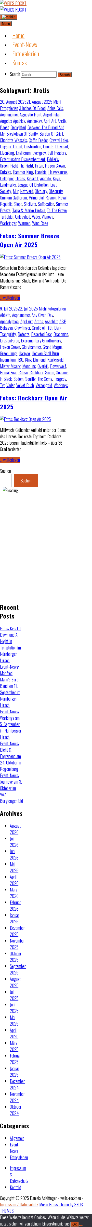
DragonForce (9, 340)
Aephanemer (9, 114)
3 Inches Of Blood (32, 108)
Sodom (18, 379)
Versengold (44, 385)
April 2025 (14, 1033)
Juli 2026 (14, 841)
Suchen (5, 470)
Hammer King (23, 172)
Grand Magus (53, 347)
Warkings (61, 385)
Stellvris (30, 204)
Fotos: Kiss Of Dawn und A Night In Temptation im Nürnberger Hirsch (10, 644)
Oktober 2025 (15, 956)
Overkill (43, 366)
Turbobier (6, 216)
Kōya (56, 178)
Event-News (15, 1147)
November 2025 (17, 943)
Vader (36, 216)
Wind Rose (40, 223)
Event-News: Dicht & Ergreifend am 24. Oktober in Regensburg (10, 756)
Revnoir (50, 197)
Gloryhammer (31, 347)
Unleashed (22, 216)
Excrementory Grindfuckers (41, 340)
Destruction (32, 146)
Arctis (62, 121)
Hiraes (20, 178)
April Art (50, 121)
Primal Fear (8, 372)
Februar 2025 (15, 1058)
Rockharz (36, 372)
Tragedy (60, 379)
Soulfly (30, 379)
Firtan (39, 165)
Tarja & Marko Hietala (28, 210)
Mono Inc (29, 366)
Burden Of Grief (51, 133)
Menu (6, 24)
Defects (23, 334)
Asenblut (51, 321)
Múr (15, 191)
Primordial (36, 197)
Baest (4, 127)
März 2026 (14, 892)
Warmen (24, 223)
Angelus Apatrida (12, 121)
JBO (20, 359)
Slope (18, 204)
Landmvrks (8, 185)
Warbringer (8, 223)
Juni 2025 (14, 1007)
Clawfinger (22, 327)
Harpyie (24, 353)
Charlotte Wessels (13, 140)
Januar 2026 (14, 918)
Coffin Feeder (38, 140)
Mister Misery (10, 366)
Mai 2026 (14, 867)
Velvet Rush (25, 385)
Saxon (49, 372)
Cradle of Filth (42, 327)
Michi (57, 102)
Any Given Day (42, 315)
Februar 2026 (15, 905)
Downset (61, 146)
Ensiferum (23, 153)
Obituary (41, 191)
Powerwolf (58, 366)
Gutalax (5, 172)
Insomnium (8, 359)
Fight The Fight (21, 165)
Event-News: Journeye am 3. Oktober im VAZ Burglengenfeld (11, 788)
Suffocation (46, 204)
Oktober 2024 (15, 1109)
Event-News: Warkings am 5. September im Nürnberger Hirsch (10, 724)
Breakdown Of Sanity (22, 133)
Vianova (47, 216)
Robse (23, 372)
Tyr (2, 385)
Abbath (5, 315)
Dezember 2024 (17, 1084)
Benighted (18, 127)
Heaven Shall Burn (45, 353)
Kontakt (15, 1187)
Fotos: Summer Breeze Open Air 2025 (29, 240)
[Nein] (81, 1225)
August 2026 (15, 828)
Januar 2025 (14, 1071)
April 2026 (14, 880)
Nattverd (26, 191)
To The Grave (57, 210)
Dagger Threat (11, 146)
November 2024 (17, 1097)
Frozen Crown (55, 165)
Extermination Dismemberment (22, 159)
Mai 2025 (14, 1020)
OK (74, 1224)
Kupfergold (55, 359)
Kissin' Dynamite (39, 178)
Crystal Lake (59, 140)
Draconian (60, 334)
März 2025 (14, 1046)
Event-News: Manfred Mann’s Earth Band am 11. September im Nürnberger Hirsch (10, 685)
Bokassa (6, 327)
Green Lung (8, 353)
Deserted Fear (41, 334)
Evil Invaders (57, 153)
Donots (48, 146)
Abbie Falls (55, 108)
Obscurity (56, 191)
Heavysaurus (57, 172)
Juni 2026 (14, 854)
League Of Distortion (33, 185)
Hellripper (7, 178)
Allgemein (17, 1138)
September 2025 (18, 969)
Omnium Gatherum (13, 197)
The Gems (44, 379)
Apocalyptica (9, 321)
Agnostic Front (30, 114)
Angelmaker (52, 114)
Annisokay (34, 121)
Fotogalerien (9, 108)
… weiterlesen (10, 298)
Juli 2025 (14, 994)
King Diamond (35, 359)
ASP (62, 321)
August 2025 (15, 982)
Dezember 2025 (17, 931)
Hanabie (41, 172)
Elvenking (7, 153)
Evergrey (39, 153)
